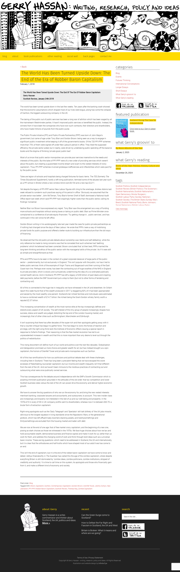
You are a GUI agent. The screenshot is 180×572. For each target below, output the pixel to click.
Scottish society (122, 200)
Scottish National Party (132, 202)
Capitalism (40, 486)
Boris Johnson (149, 202)
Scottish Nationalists (125, 191)
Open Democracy (123, 194)
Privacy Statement (96, 558)
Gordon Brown (77, 486)
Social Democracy (123, 205)
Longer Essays (122, 87)
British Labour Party (140, 205)
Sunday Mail (151, 200)
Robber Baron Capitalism (45, 489)
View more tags (121, 209)
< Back (23, 66)
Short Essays (121, 91)
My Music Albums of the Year (129, 148)
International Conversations (127, 84)
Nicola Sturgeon (138, 194)
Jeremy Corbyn (100, 486)
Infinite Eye (103, 563)
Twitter (149, 105)
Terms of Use (82, 558)
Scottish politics (123, 186)
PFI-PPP (32, 489)
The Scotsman (150, 189)
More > (46, 522)
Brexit (32, 486)
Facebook (127, 105)
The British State (138, 200)
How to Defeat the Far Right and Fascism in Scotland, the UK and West (99, 524)
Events (118, 77)
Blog (31, 483)
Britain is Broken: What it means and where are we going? (98, 531)
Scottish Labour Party (125, 197)
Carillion (47, 486)
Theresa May (73, 489)
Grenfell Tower (88, 486)
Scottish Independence (140, 186)
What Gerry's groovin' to (126, 94)
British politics (136, 189)
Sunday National (142, 197)
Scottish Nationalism (144, 191)
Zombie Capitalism (85, 489)
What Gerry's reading (124, 98)
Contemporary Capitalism (61, 486)
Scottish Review (61, 489)
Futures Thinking (123, 80)
